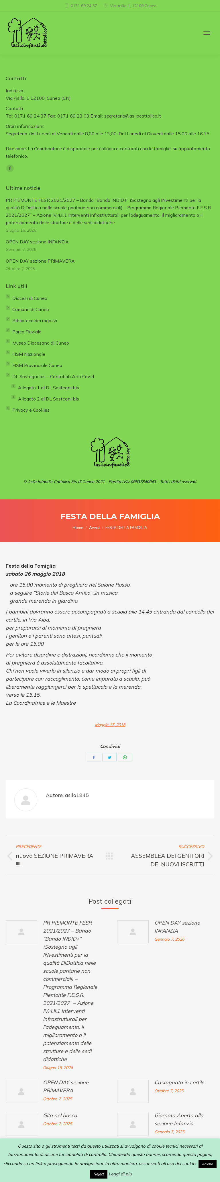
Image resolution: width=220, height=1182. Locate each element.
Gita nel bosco (60, 1115)
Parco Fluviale (27, 332)
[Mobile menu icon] (207, 33)
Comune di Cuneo (30, 309)
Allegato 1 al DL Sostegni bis (48, 387)
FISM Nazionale (28, 354)
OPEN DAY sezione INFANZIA (177, 926)
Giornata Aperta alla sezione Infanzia (178, 1119)
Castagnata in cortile (179, 1082)
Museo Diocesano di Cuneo (40, 343)
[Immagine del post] (21, 931)
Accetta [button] (207, 1164)
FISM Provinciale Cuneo (37, 365)
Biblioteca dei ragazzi (34, 320)
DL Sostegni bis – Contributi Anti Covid (53, 376)
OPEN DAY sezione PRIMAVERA (66, 1086)
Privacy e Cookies (31, 410)
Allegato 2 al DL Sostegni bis (48, 399)
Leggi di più (120, 1174)
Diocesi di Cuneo (29, 298)
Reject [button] (98, 1174)
